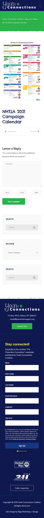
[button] (22, 326)
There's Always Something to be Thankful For (10, 131)
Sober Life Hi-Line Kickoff (34, 131)
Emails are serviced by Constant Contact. (24, 439)
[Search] (34, 227)
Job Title (8, 418)
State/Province (11, 396)
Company (8, 407)
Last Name (9, 385)
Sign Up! (22, 445)
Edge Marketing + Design (28, 511)
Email (7, 363)
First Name (9, 374)
